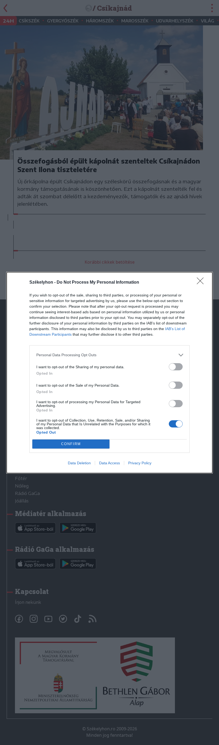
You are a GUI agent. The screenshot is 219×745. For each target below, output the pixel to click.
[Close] (202, 283)
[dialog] (109, 372)
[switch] (176, 366)
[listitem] (109, 355)
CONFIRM (71, 444)
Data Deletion (79, 463)
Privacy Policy (139, 463)
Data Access (109, 463)
